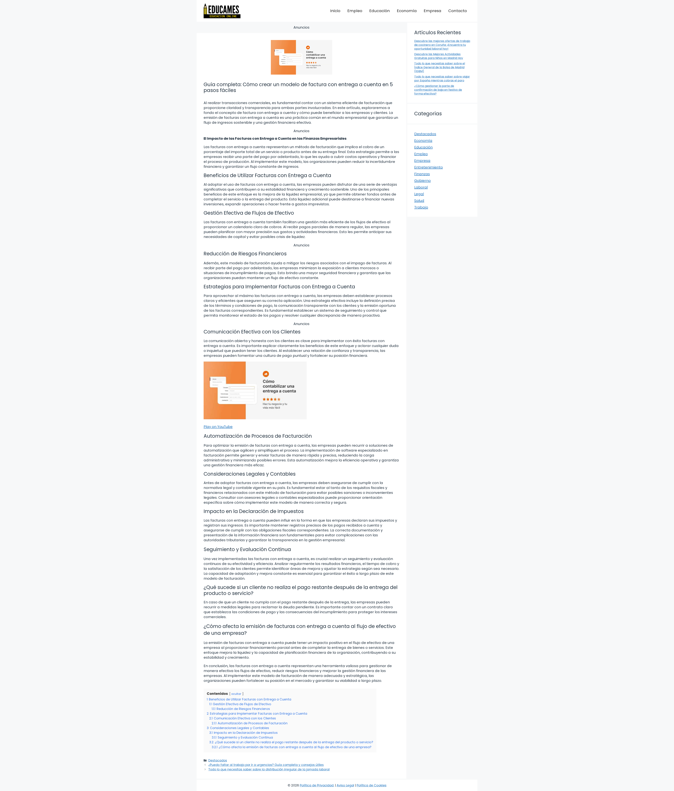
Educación (379, 11)
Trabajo (421, 207)
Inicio (335, 11)
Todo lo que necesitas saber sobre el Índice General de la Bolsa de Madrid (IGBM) (439, 67)
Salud (419, 200)
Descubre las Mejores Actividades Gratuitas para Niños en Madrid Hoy (438, 56)
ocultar (236, 694)
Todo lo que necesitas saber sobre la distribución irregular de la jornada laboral (269, 769)
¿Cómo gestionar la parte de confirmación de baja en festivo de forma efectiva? (438, 90)
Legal (419, 193)
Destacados (217, 760)
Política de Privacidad (316, 785)
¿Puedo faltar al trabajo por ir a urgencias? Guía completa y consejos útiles (266, 765)
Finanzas (422, 173)
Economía (407, 11)
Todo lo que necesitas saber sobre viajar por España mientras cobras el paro (442, 78)
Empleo (354, 11)
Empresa (432, 11)
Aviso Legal (345, 785)
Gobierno (422, 180)
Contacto (457, 11)
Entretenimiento (428, 167)
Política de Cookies (371, 785)
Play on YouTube (218, 426)
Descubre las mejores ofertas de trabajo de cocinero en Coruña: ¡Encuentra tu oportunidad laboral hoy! (442, 45)
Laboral (421, 187)
